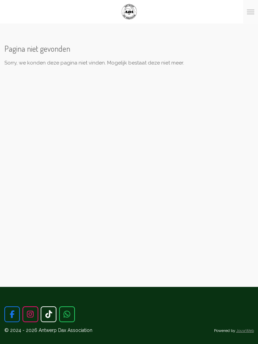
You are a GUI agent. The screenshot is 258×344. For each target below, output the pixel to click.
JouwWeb (245, 330)
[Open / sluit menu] (250, 12)
